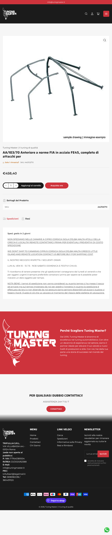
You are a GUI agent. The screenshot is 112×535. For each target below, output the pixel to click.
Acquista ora (57, 185)
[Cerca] (86, 14)
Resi (27, 218)
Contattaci (35, 442)
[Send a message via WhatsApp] (107, 530)
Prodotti (34, 438)
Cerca (60, 435)
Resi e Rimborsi (65, 445)
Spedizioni (13, 218)
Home (33, 435)
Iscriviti (103, 454)
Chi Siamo (35, 445)
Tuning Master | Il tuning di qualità (20, 147)
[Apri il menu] (106, 14)
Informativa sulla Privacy (69, 442)
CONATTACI (56, 409)
